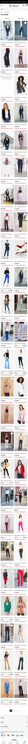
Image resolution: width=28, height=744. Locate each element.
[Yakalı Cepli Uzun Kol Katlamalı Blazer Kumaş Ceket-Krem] (20, 386)
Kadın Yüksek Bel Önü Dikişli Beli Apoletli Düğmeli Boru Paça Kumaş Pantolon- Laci (20, 179)
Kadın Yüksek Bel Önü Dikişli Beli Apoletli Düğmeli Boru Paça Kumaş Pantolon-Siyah (20, 234)
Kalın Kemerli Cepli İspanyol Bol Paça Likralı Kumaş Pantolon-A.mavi (20, 343)
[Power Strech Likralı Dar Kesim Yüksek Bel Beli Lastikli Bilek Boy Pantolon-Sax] (7, 277)
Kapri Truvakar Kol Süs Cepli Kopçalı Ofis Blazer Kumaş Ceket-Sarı (7, 480)
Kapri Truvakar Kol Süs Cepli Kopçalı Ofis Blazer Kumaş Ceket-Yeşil (7, 617)
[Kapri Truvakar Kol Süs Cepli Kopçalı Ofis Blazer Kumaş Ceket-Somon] (20, 606)
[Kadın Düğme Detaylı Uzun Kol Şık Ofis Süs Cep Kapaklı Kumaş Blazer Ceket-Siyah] (7, 140)
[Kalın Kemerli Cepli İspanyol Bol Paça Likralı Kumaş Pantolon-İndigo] (7, 331)
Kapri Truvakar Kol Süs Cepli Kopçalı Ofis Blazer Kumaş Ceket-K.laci (20, 42)
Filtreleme (21, 18)
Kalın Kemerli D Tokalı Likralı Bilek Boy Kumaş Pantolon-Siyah (7, 563)
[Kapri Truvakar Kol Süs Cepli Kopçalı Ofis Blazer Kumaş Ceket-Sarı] (7, 469)
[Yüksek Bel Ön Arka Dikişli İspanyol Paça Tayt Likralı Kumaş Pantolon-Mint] (7, 359)
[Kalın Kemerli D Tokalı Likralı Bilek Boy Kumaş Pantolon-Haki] (20, 551)
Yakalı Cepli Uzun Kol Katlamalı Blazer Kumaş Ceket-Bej (7, 398)
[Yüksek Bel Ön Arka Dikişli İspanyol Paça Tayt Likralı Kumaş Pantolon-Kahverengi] (20, 688)
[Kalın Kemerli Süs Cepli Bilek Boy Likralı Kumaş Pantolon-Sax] (7, 688)
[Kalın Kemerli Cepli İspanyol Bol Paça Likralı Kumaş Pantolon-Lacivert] (20, 441)
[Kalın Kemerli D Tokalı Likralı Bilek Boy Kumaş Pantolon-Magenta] (20, 523)
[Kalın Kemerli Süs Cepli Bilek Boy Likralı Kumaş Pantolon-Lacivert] (20, 277)
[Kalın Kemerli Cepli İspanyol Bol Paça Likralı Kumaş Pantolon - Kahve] (7, 222)
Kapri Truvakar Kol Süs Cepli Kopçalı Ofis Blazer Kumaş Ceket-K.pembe (20, 426)
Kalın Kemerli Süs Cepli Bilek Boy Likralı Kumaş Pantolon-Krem (7, 179)
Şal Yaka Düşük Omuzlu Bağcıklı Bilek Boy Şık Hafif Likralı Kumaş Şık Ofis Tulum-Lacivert (7, 261)
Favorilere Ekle (12, 23)
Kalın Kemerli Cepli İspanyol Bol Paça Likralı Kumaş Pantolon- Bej (20, 645)
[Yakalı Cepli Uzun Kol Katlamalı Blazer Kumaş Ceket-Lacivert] (20, 113)
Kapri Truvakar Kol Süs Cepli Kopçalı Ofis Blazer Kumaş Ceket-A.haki (7, 316)
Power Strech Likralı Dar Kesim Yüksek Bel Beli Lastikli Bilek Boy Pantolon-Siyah (20, 508)
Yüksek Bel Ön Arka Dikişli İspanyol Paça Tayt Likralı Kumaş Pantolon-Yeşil (20, 672)
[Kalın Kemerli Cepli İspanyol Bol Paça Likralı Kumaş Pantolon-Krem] (7, 441)
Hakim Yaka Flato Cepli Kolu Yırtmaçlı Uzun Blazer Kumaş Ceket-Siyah (20, 152)
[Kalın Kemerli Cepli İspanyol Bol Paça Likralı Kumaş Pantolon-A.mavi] (20, 331)
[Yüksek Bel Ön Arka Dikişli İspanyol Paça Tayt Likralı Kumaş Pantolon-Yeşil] (20, 660)
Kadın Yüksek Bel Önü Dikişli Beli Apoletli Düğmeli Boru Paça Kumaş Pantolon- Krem (20, 206)
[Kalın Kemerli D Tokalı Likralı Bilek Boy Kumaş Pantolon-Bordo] (7, 578)
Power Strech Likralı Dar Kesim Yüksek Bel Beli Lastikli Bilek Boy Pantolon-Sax (7, 289)
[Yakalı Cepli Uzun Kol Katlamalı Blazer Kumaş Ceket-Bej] (7, 386)
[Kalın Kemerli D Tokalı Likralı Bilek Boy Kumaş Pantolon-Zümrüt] (20, 359)
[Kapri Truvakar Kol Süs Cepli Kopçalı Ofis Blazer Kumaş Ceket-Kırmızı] (20, 469)
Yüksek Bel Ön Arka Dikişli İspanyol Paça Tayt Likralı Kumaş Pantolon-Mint (7, 371)
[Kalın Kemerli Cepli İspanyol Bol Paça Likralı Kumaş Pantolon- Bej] (20, 633)
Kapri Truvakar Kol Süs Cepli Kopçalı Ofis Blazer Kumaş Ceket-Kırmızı (20, 480)
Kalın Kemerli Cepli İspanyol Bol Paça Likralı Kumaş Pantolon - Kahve (7, 234)
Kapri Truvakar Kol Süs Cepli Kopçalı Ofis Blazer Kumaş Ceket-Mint (20, 316)
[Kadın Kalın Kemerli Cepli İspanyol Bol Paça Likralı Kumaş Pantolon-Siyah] (7, 58)
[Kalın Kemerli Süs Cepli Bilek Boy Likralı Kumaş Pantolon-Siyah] (7, 496)
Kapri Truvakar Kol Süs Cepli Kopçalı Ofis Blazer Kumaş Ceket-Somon (20, 617)
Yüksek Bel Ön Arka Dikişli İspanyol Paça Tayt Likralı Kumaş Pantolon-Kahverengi (20, 700)
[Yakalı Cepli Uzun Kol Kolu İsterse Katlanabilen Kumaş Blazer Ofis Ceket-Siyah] (7, 85)
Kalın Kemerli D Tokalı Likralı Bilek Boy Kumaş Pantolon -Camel (7, 426)
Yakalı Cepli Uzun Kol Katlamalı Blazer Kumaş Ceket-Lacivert (20, 124)
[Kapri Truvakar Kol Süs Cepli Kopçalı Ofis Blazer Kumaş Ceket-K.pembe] (20, 414)
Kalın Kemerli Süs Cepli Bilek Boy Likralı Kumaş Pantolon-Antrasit (20, 70)
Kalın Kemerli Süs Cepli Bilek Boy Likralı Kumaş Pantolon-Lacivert (20, 289)
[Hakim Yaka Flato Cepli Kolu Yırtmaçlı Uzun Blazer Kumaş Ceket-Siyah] (20, 140)
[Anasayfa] (2, 12)
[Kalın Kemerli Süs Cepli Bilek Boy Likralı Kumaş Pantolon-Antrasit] (20, 58)
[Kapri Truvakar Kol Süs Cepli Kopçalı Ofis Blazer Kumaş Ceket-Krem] (20, 249)
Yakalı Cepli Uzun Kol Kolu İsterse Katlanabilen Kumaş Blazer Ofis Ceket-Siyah (7, 97)
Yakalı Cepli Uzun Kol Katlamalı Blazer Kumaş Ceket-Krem (20, 398)
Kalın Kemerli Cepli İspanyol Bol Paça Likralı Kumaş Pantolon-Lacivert (20, 453)
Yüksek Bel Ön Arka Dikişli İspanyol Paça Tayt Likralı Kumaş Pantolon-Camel (7, 672)
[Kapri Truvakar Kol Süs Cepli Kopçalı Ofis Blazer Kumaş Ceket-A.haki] (7, 304)
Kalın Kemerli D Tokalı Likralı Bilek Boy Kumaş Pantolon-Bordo (7, 590)
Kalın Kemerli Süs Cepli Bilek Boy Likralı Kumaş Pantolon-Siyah (7, 508)
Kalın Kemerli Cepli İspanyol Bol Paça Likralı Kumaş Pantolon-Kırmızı (20, 590)
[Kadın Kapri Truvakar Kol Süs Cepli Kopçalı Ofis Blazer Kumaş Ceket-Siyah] (7, 30)
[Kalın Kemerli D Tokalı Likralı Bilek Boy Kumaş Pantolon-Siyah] (7, 551)
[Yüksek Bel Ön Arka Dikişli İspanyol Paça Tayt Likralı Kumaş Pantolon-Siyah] (7, 195)
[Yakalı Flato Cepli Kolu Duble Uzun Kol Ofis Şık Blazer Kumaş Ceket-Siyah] (7, 113)
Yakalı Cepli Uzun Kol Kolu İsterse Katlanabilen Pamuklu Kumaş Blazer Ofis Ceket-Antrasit (20, 97)
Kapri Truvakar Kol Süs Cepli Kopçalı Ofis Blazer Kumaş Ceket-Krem (20, 261)
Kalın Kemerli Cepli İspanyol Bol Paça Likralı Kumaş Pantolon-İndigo (7, 343)
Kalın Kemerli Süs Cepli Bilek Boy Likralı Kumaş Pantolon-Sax (7, 700)
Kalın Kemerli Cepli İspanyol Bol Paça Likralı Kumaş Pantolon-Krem (7, 453)
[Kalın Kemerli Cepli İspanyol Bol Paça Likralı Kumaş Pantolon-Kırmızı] (20, 578)
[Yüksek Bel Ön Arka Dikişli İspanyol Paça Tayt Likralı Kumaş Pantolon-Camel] (7, 660)
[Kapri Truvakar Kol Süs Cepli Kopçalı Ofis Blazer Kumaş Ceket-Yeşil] (7, 606)
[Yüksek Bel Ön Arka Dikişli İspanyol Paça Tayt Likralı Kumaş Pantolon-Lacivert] (7, 633)
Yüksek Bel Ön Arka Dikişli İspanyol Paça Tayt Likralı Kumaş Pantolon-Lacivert (7, 645)
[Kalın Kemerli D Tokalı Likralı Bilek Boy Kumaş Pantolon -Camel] (7, 414)
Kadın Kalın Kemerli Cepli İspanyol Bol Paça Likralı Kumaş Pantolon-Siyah (7, 70)
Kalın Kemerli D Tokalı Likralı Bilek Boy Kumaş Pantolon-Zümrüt (20, 371)
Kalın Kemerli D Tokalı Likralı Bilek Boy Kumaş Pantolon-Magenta (20, 535)
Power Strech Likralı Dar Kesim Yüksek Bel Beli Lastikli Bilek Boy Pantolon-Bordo (7, 535)
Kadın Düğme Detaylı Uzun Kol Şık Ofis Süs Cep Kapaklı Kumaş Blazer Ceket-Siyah (7, 152)
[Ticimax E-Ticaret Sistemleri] (14, 740)
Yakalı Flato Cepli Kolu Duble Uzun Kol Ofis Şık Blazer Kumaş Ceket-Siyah (7, 124)
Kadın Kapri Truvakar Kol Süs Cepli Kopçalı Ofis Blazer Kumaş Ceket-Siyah (7, 42)
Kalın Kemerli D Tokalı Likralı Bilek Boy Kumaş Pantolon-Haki (20, 563)
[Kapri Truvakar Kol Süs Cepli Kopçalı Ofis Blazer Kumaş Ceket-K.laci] (20, 30)
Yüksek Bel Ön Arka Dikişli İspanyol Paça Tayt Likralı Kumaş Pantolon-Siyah (7, 206)
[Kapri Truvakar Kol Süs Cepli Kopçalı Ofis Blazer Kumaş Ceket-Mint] (20, 304)
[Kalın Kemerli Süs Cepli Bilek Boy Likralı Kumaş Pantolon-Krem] (7, 167)
